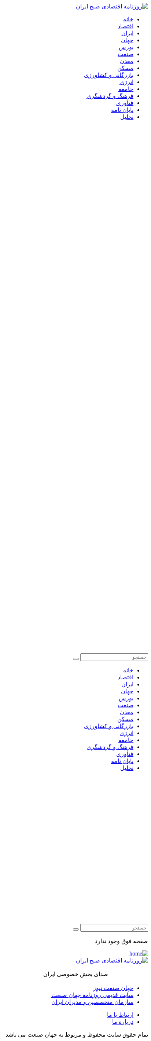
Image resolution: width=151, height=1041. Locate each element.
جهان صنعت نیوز (113, 988)
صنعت (125, 54)
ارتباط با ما (120, 1015)
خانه (128, 19)
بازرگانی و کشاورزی (108, 75)
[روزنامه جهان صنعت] (112, 6)
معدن (126, 61)
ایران (127, 33)
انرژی (126, 82)
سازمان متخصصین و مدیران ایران (92, 1002)
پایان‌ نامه (122, 110)
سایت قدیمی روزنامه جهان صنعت (92, 995)
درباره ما (122, 1022)
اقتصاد (125, 26)
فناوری (124, 103)
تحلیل (126, 117)
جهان (127, 40)
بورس (126, 47)
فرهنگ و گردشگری (109, 96)
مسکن (125, 68)
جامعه (125, 89)
